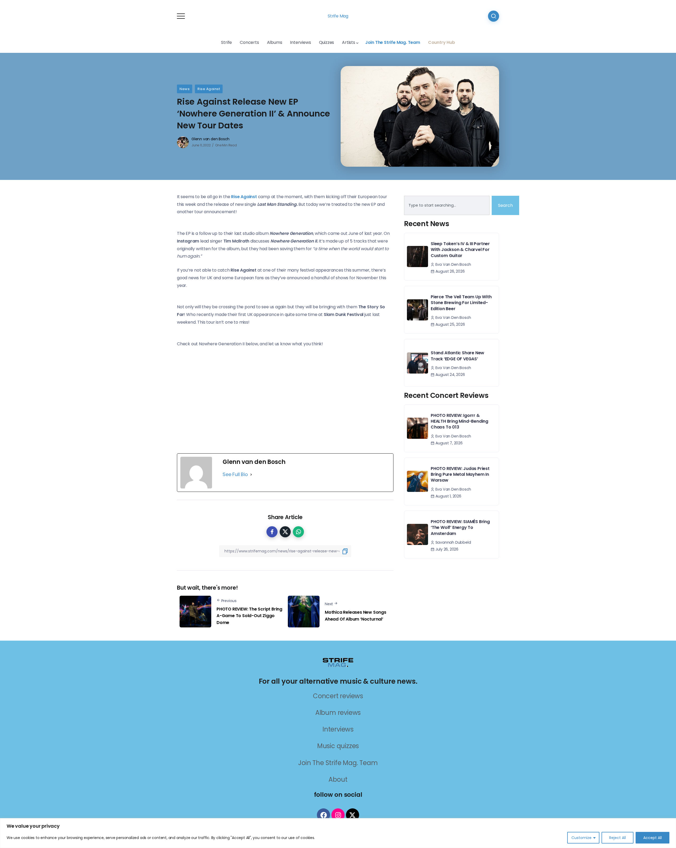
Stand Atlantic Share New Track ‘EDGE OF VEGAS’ (457, 356)
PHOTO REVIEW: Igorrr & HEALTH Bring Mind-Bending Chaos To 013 (459, 421)
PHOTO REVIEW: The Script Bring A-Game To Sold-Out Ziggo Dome (249, 616)
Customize (581, 837)
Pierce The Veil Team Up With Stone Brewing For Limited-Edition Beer (461, 303)
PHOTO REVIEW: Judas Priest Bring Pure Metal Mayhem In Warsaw (460, 474)
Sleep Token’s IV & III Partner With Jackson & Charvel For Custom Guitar (460, 250)
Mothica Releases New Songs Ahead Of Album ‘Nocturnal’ (355, 615)
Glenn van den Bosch (210, 139)
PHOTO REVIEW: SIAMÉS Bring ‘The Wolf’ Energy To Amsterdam (460, 528)
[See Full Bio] (251, 474)
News (185, 89)
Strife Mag (338, 16)
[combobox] (447, 205)
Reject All (617, 837)
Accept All (652, 837)
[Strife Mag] (338, 662)
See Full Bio (235, 474)
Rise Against (209, 89)
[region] (338, 833)
